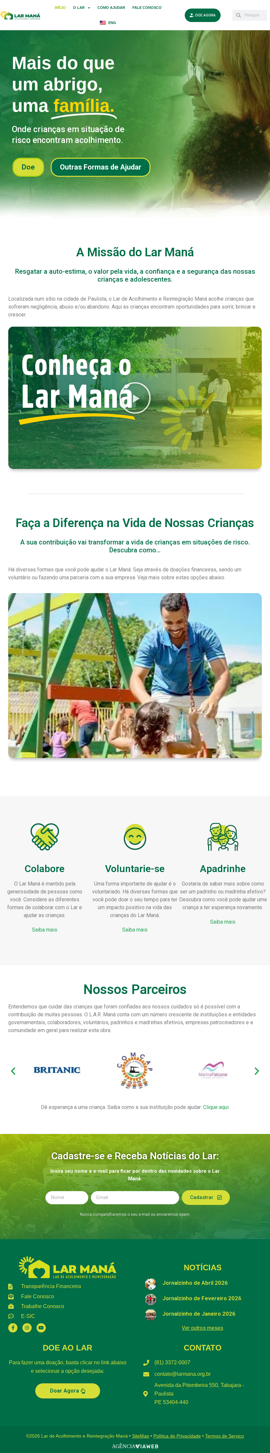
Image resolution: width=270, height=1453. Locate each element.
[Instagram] (27, 1327)
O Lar (79, 8)
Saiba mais (44, 930)
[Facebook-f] (12, 1327)
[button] (135, 397)
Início (60, 8)
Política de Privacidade (177, 1436)
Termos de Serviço (224, 1436)
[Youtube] (41, 1327)
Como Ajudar (111, 8)
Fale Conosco (147, 8)
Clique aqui (216, 1107)
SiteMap (140, 1436)
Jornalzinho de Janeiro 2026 (198, 1313)
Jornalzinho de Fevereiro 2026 (201, 1298)
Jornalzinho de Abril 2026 (195, 1283)
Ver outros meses (202, 1328)
